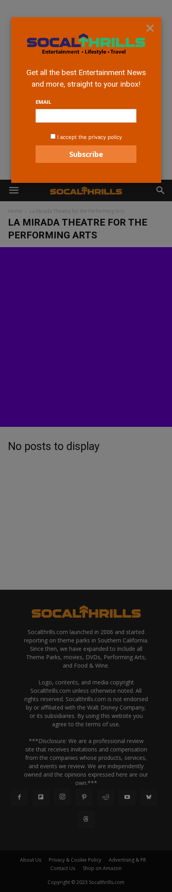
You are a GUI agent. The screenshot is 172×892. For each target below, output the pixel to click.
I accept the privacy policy (89, 137)
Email (43, 101)
